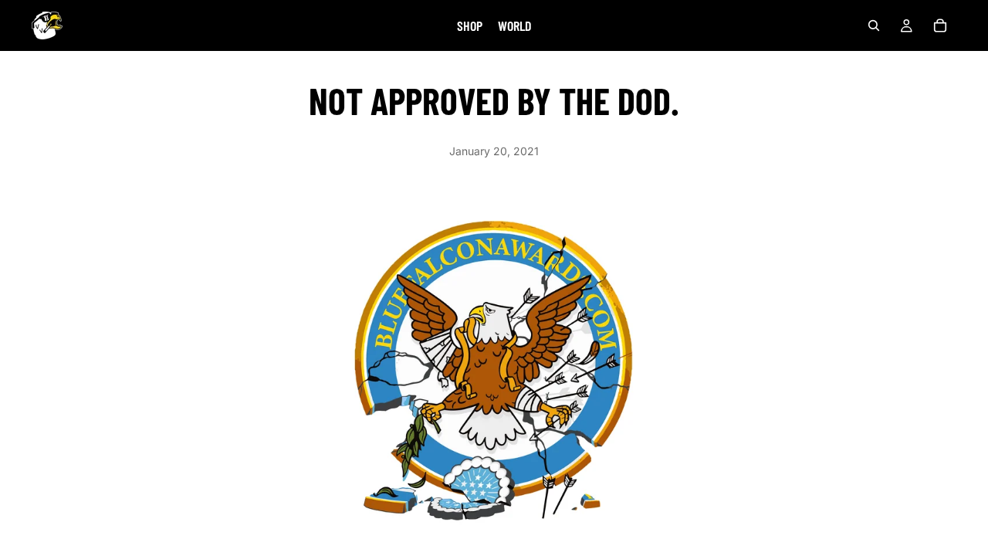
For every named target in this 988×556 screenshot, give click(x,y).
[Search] (874, 25)
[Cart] (940, 25)
